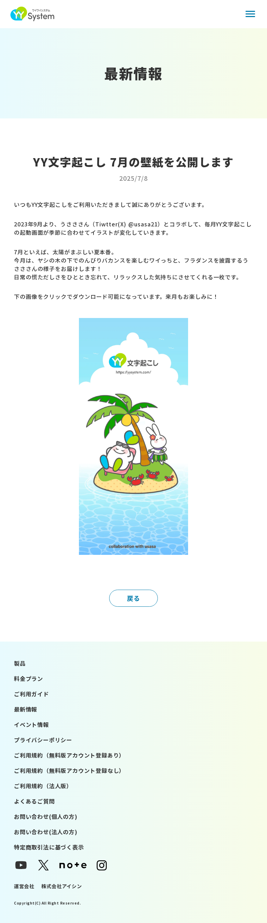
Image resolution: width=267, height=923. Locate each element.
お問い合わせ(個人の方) (46, 816)
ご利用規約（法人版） (43, 786)
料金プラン (28, 678)
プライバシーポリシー (43, 740)
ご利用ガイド (31, 694)
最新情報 (25, 709)
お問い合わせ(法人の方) (46, 832)
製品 (20, 663)
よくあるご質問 (34, 801)
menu (250, 14)
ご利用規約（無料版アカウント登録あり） (69, 755)
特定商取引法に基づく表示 (49, 847)
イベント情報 (31, 724)
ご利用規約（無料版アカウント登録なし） (69, 770)
